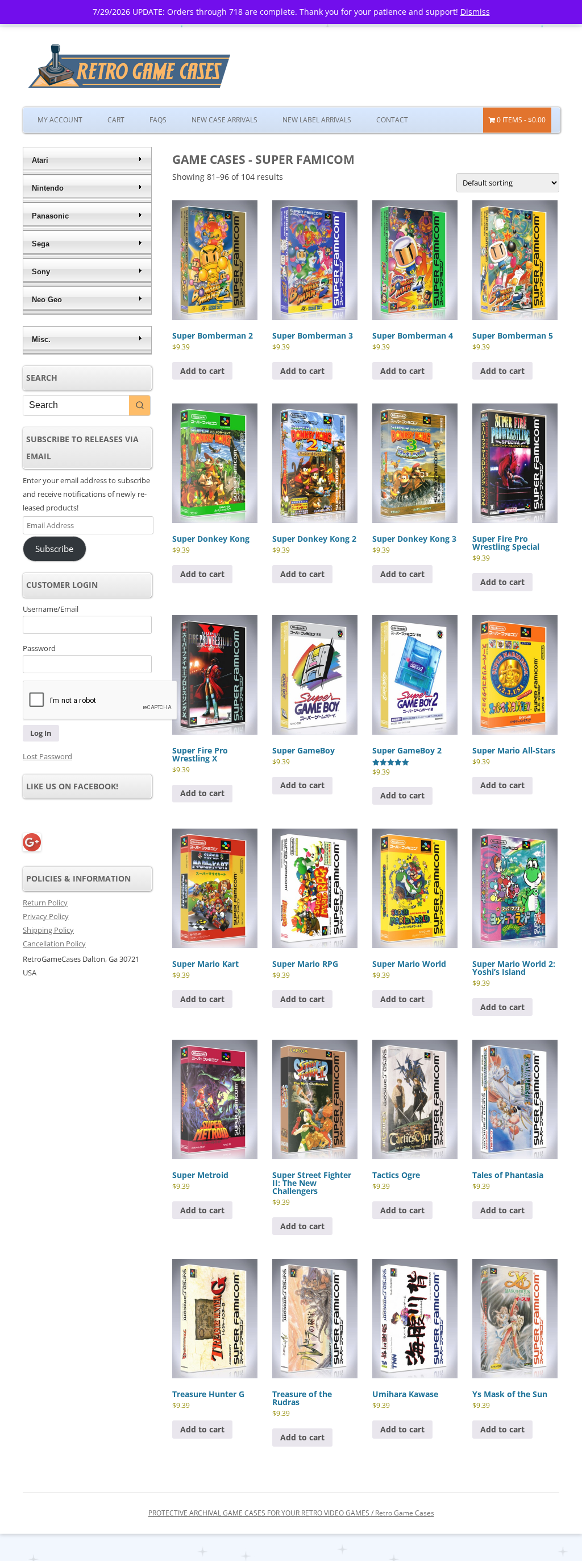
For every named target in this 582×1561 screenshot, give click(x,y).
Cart (115, 120)
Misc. (41, 339)
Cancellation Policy (54, 943)
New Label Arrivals (316, 120)
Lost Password (47, 756)
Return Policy (45, 902)
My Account (60, 120)
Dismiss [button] (475, 11)
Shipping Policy (48, 930)
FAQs (158, 120)
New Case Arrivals (224, 120)
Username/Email (50, 609)
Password (39, 648)
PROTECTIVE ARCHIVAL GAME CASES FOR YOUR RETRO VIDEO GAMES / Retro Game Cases (291, 1513)
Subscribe (54, 548)
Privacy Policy (46, 916)
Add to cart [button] (202, 370)
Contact (392, 120)
